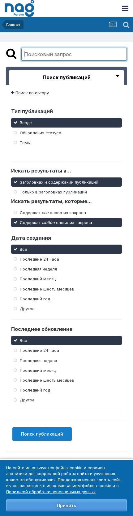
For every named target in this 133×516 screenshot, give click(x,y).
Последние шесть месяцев (47, 288)
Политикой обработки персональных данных (51, 491)
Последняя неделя (38, 268)
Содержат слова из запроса (53, 212)
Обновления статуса (40, 132)
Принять (66, 505)
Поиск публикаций (42, 434)
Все (23, 249)
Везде (26, 122)
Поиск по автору (31, 92)
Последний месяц (38, 278)
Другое (27, 308)
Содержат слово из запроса (56, 222)
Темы (25, 142)
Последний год (35, 298)
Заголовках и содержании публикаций (59, 181)
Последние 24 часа (39, 259)
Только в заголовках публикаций (53, 191)
